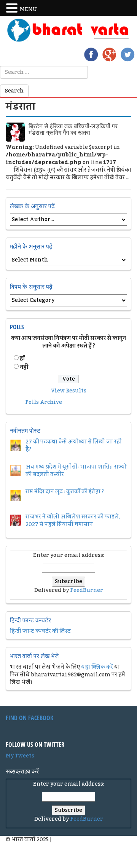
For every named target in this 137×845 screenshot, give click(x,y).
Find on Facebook (29, 718)
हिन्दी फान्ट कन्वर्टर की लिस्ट (40, 631)
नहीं (24, 367)
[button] (13, 8)
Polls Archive (43, 402)
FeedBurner (86, 590)
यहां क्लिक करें (97, 667)
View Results (68, 391)
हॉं (22, 358)
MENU (28, 9)
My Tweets (20, 756)
